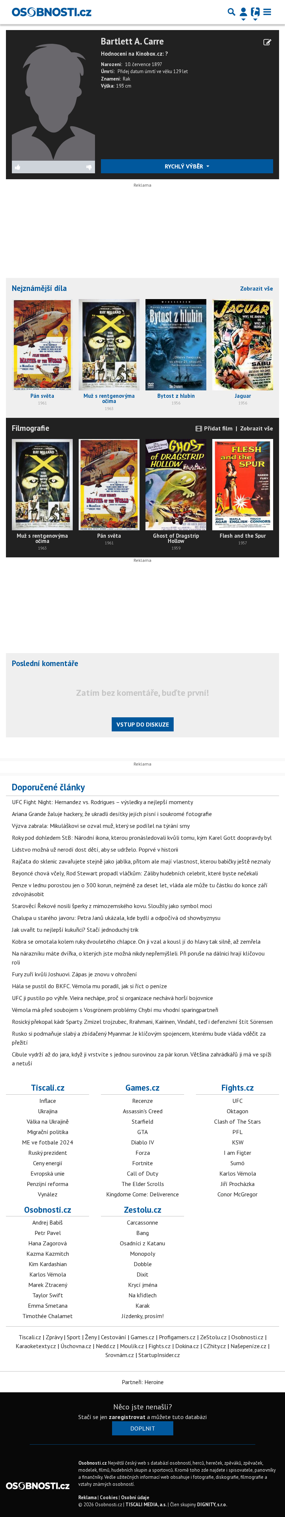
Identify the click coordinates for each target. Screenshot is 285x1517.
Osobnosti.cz (47, 1209)
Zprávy (54, 1337)
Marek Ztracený (47, 1284)
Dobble (143, 1264)
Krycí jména (142, 1284)
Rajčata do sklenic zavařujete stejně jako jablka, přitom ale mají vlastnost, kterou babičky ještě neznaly (141, 861)
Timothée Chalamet (47, 1316)
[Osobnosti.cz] (51, 12)
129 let (180, 71)
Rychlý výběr (184, 166)
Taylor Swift (47, 1295)
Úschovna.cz (75, 1346)
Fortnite (142, 1163)
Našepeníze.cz (248, 1346)
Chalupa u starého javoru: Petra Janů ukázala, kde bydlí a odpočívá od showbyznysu (116, 917)
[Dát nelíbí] (74, 167)
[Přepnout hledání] (232, 12)
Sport (74, 1337)
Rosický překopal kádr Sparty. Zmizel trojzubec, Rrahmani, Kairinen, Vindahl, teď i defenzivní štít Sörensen (142, 1021)
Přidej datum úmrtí (136, 71)
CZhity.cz (214, 1346)
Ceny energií (47, 1163)
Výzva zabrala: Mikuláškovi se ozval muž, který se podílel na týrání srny (101, 825)
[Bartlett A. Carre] (53, 97)
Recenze (142, 1100)
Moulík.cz (132, 1346)
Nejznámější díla (39, 288)
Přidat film (218, 428)
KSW (237, 1142)
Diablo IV (142, 1142)
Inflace (47, 1100)
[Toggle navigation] (267, 12)
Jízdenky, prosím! (143, 1316)
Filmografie (30, 428)
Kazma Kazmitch (47, 1253)
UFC (237, 1100)
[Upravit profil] (267, 42)
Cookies (109, 1497)
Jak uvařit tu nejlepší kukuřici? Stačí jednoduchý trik (75, 929)
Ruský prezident (47, 1152)
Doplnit (142, 1428)
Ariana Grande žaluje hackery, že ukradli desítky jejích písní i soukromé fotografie (112, 814)
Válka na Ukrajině (48, 1121)
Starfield (142, 1121)
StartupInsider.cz (159, 1355)
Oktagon (237, 1111)
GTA (142, 1132)
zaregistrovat (127, 1417)
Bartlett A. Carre (132, 41)
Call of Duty (142, 1173)
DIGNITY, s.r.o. (212, 1504)
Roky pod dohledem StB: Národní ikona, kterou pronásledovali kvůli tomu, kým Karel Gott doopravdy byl (142, 837)
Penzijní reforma (47, 1183)
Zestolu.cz (142, 1209)
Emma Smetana (48, 1305)
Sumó (237, 1163)
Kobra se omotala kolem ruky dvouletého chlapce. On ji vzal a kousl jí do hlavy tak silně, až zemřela (136, 941)
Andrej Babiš (47, 1222)
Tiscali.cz (48, 1087)
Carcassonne (142, 1222)
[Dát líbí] (33, 167)
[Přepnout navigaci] (243, 12)
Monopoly (142, 1253)
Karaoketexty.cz (36, 1346)
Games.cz (142, 1087)
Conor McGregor (237, 1194)
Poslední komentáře (45, 663)
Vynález (48, 1194)
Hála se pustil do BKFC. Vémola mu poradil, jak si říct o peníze (89, 986)
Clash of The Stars (237, 1121)
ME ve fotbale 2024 (47, 1142)
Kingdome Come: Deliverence (142, 1194)
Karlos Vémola (237, 1173)
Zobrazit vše (256, 288)
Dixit (142, 1274)
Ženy (90, 1337)
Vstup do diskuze (143, 724)
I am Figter (237, 1152)
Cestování (113, 1337)
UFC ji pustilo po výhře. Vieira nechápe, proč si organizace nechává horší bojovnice (112, 998)
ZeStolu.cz (213, 1337)
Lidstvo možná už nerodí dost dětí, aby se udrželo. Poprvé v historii (95, 849)
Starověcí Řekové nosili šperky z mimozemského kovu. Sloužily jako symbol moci (112, 906)
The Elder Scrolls (142, 1183)
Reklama (87, 1497)
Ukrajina (48, 1111)
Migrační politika (47, 1132)
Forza (142, 1152)
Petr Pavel (48, 1232)
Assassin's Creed (143, 1111)
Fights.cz (238, 1087)
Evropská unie (47, 1173)
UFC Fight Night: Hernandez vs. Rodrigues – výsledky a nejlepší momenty (102, 802)
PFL (237, 1132)
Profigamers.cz (177, 1337)
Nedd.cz (105, 1346)
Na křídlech (142, 1295)
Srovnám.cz (119, 1355)
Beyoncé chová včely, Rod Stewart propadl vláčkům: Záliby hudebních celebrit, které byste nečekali (135, 873)
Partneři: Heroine (143, 1382)
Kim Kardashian (48, 1264)
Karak (142, 1305)
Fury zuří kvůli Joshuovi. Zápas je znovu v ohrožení (74, 974)
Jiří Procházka (238, 1183)
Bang (142, 1232)
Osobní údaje (135, 1497)
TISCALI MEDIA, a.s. (146, 1504)
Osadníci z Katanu (142, 1243)
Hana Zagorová (47, 1243)
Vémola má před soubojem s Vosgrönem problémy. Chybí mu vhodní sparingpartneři (115, 1009)
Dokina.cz (187, 1346)
